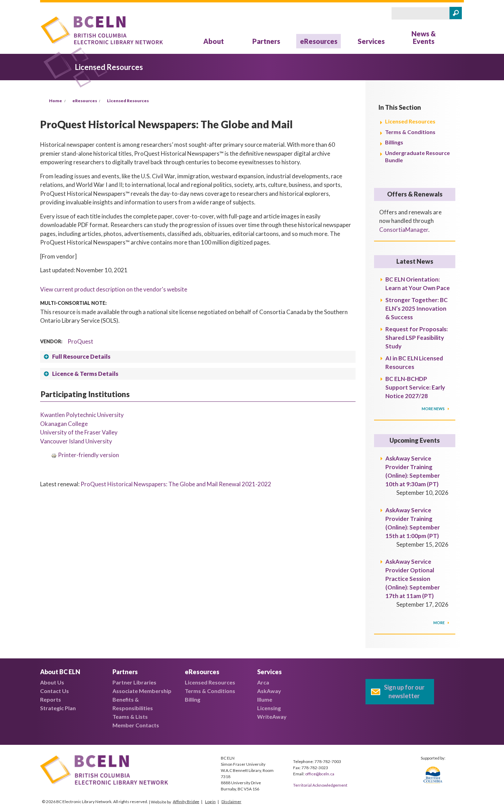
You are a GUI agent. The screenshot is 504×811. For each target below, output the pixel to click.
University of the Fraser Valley (79, 432)
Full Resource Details (81, 356)
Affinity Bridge (186, 801)
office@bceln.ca (319, 773)
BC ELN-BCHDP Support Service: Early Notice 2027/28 (415, 387)
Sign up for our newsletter (404, 691)
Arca (263, 682)
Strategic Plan (58, 708)
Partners (266, 41)
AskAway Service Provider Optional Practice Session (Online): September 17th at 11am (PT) (412, 578)
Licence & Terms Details (85, 373)
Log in (210, 801)
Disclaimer (231, 801)
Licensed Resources (128, 100)
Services (371, 41)
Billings (394, 142)
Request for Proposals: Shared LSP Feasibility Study (416, 337)
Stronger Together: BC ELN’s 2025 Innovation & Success (416, 308)
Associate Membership (141, 691)
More (439, 622)
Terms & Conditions (410, 132)
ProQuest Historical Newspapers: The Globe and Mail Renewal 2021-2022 (176, 484)
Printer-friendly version (88, 454)
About (213, 41)
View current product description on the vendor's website (113, 289)
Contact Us (54, 691)
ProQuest (80, 341)
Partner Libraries (134, 682)
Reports (50, 699)
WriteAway (272, 716)
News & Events (423, 37)
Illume (264, 699)
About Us (52, 682)
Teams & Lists (130, 716)
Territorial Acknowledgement (320, 785)
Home (55, 100)
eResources (318, 41)
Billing (192, 699)
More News (433, 408)
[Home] (102, 31)
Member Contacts (135, 725)
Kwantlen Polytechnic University (82, 414)
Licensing (269, 708)
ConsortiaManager (403, 229)
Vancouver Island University (76, 441)
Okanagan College (64, 423)
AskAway (269, 691)
